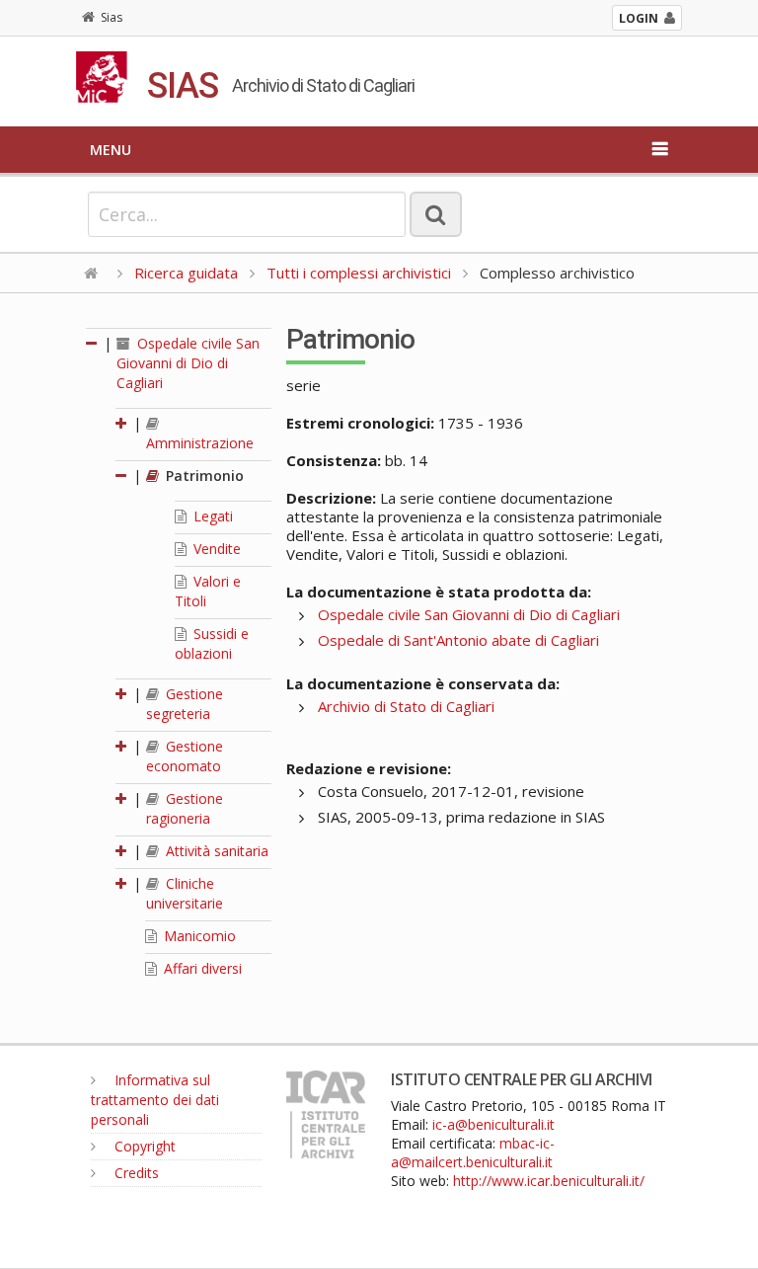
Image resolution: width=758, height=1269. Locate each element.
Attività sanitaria (215, 850)
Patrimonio (203, 475)
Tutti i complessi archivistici (358, 272)
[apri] (122, 423)
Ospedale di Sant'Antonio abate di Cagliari (458, 640)
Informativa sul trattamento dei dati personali (155, 1100)
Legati (211, 516)
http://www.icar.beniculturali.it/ (548, 1180)
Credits (135, 1172)
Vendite (215, 548)
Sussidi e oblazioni (212, 643)
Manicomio (198, 935)
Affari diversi (201, 968)
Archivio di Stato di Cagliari (406, 706)
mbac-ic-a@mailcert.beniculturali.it (473, 1152)
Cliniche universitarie (184, 893)
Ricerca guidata (186, 272)
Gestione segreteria (184, 703)
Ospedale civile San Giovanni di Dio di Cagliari (188, 363)
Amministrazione (200, 443)
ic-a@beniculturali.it (493, 1124)
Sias (111, 17)
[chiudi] (122, 475)
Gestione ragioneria (184, 808)
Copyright (143, 1146)
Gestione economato (184, 756)
